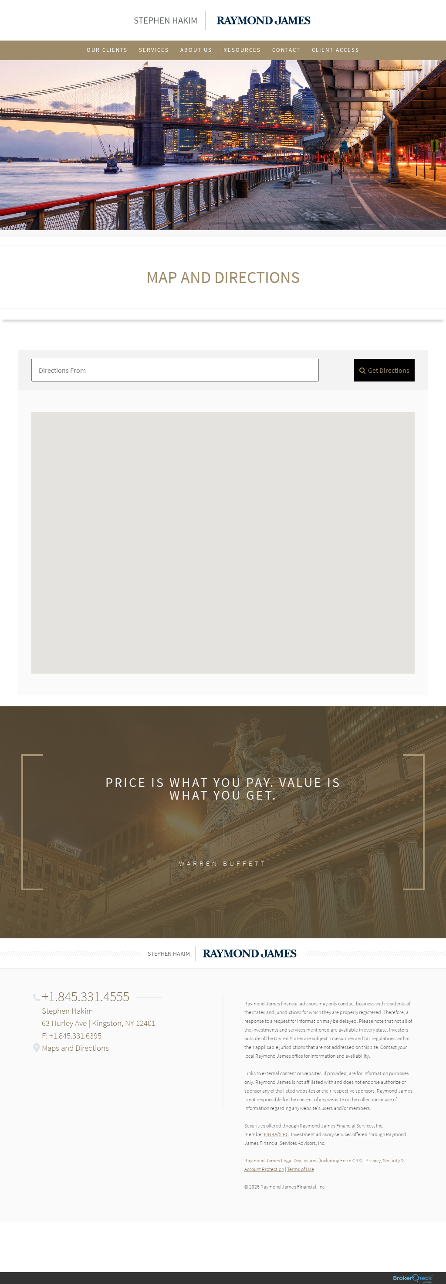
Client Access (335, 50)
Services (154, 50)
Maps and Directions (75, 1047)
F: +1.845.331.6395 (71, 1035)
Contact (286, 50)
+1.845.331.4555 (85, 996)
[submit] (384, 370)
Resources (242, 50)
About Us (196, 50)
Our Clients (107, 50)
